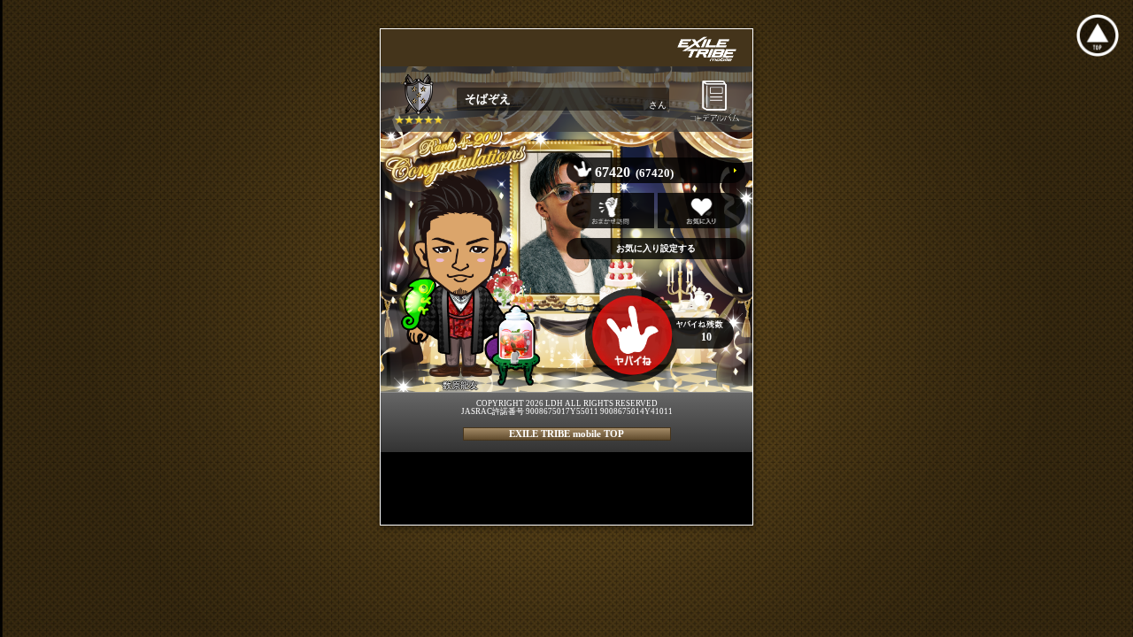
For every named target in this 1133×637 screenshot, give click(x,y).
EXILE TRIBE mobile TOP (566, 433)
